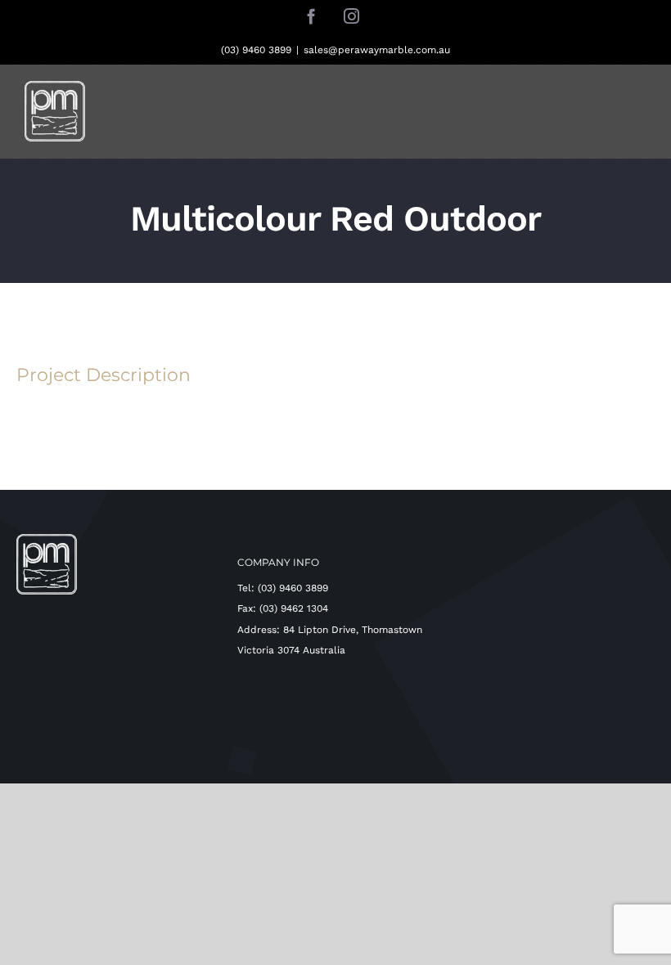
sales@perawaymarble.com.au (377, 50)
